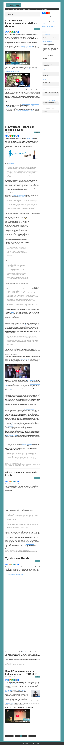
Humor (22, 550)
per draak (35, 656)
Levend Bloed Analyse (31, 380)
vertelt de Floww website (24, 359)
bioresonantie (18, 464)
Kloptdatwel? (13, 5)
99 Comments (37, 132)
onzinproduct (22, 465)
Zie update (9, 389)
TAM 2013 (11, 729)
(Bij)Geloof (11, 727)
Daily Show (17, 489)
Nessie (23, 664)
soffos (27, 465)
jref (22, 728)
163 (16, 736)
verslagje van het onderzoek (27, 444)
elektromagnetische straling (26, 464)
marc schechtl (11, 465)
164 (18, 736)
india (20, 728)
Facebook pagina (25, 651)
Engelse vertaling (21, 196)
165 (21, 736)
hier (26, 509)
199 (30, 736)
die (24, 409)
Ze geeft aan (25, 324)
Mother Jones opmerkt (30, 544)
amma (11, 728)
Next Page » (34, 736)
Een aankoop (44, 21)
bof (18, 551)
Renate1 (44, 69)
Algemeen (15, 727)
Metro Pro (28, 743)
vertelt (31, 386)
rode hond (31, 551)
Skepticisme (23, 727)
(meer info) (52, 21)
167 (26, 736)
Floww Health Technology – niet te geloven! (20, 128)
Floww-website (11, 163)
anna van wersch (13, 464)
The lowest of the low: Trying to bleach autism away (24, 110)
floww (38, 464)
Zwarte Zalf (28, 47)
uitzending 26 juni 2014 (35, 104)
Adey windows (13, 312)
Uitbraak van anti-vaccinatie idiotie (21, 474)
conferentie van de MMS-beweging (26, 46)
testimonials (29, 394)
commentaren (10, 426)
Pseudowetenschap (17, 463)
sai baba (29, 728)
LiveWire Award (12, 424)
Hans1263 (44, 79)
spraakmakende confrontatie (12, 692)
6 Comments (38, 676)
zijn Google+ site (33, 95)
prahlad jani (25, 728)
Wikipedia (7, 660)
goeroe (17, 728)
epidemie (24, 551)
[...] (53, 38)
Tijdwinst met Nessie (17, 558)
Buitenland (19, 727)
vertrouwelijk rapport (21, 329)
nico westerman (17, 465)
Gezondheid (12, 463)
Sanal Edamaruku (8, 690)
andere (27, 409)
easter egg (12, 664)
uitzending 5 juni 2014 (26, 104)
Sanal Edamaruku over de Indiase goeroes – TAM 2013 (21, 672)
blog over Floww (29, 138)
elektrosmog (34, 464)
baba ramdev (14, 728)
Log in (41, 743)
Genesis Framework (34, 743)
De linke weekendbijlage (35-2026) (49, 70)
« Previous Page (8, 736)
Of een (44, 23)
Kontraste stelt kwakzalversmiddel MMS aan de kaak (21, 23)
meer (8, 112)
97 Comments (37, 28)
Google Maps (16, 664)
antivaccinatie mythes (13, 551)
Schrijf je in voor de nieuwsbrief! (48, 26)
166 (24, 736)
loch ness (20, 664)
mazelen (27, 551)
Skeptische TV (26, 550)
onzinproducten (31, 409)
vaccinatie (35, 551)
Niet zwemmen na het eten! (47, 41)
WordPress (38, 743)
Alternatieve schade (13, 550)
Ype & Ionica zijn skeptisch (47, 34)
